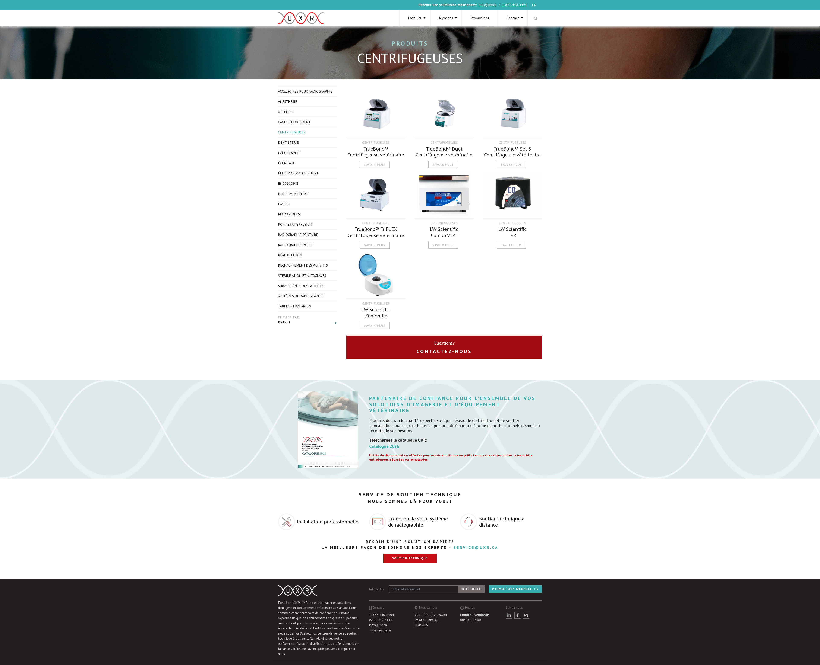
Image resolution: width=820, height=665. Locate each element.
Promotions (479, 18)
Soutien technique (410, 558)
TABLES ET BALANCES (294, 306)
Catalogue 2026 (384, 446)
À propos (446, 18)
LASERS (283, 204)
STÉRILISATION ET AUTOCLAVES (302, 275)
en (534, 5)
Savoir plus (374, 165)
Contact (513, 18)
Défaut (284, 322)
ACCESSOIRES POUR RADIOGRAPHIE (305, 91)
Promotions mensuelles (515, 589)
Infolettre (377, 589)
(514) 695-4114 (380, 620)
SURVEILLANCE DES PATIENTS (300, 286)
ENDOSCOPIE (288, 183)
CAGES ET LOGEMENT (294, 122)
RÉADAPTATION (290, 255)
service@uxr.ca (476, 547)
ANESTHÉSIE (287, 101)
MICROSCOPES (289, 214)
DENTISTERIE (288, 142)
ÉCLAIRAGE (286, 163)
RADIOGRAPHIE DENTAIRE (298, 234)
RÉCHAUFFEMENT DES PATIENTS (303, 265)
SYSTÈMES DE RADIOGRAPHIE (300, 296)
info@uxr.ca (487, 5)
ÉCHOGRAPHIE (289, 153)
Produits (410, 43)
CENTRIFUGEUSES (291, 132)
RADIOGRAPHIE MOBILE (296, 245)
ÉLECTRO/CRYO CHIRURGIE (298, 173)
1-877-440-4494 (514, 5)
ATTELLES (285, 112)
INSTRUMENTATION (293, 193)
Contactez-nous (444, 351)
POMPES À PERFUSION (295, 224)
